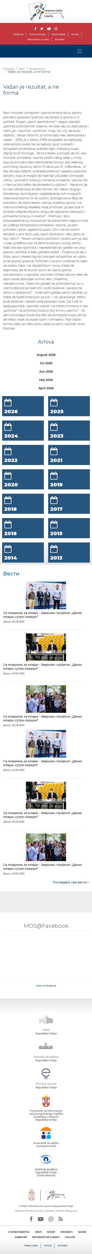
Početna (18, 34)
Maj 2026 (46, 380)
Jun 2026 (46, 371)
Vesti (22, 68)
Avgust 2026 (46, 355)
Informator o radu (38, 39)
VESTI (38, 1231)
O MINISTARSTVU (19, 1231)
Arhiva (75, 34)
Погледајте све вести (70, 882)
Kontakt (60, 39)
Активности (37, 68)
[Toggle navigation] (80, 51)
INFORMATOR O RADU (46, 1237)
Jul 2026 (46, 363)
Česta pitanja (37, 34)
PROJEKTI (67, 1231)
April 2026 (46, 388)
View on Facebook (46, 985)
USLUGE (70, 1237)
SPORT (51, 1231)
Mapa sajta (58, 34)
